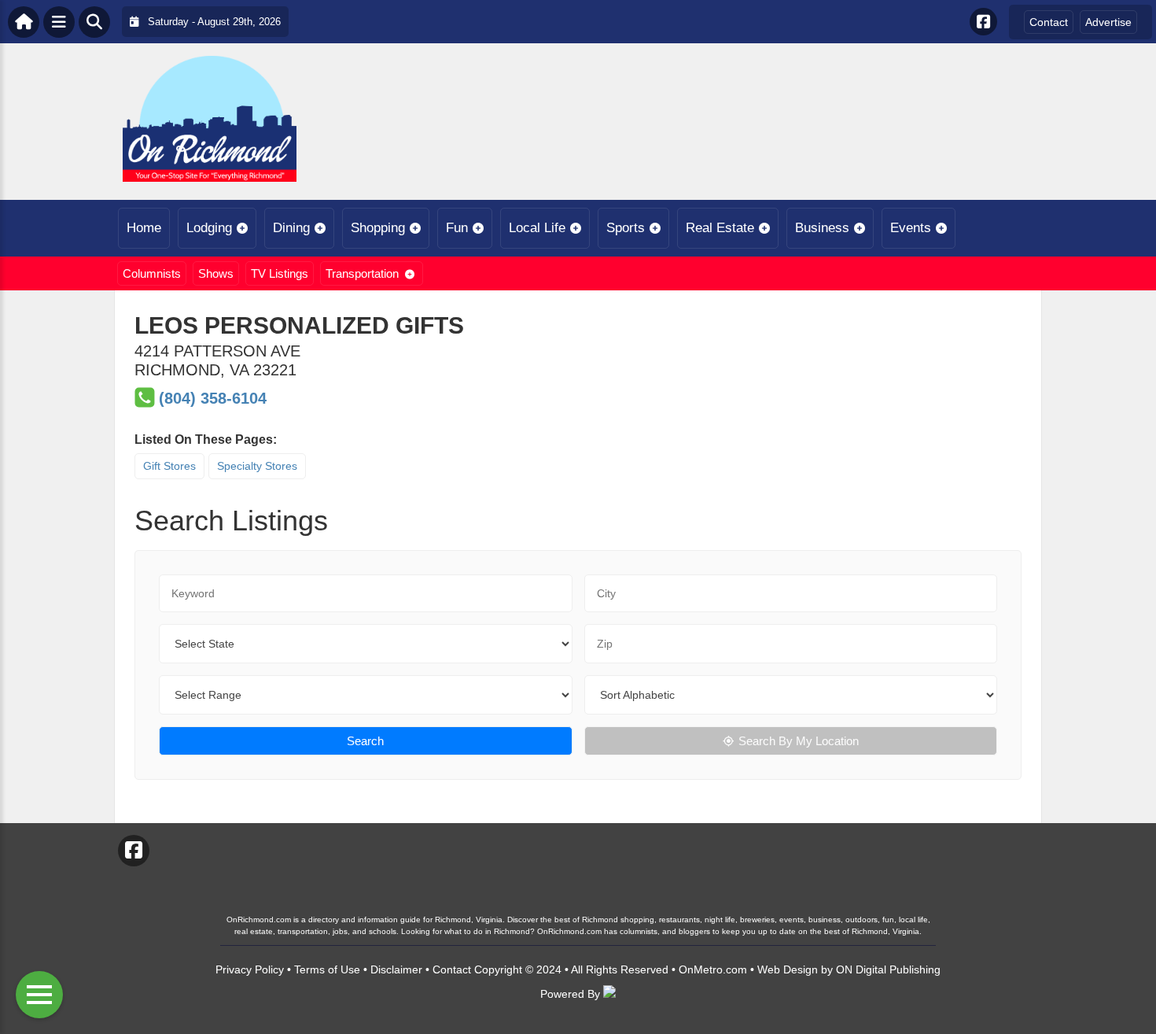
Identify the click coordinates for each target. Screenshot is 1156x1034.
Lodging (209, 227)
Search (365, 741)
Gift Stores (169, 466)
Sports (625, 227)
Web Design (787, 969)
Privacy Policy (249, 969)
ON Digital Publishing (888, 969)
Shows (216, 273)
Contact (1048, 22)
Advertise (1108, 22)
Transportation (362, 273)
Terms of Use (327, 969)
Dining (291, 227)
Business (822, 227)
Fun (457, 227)
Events (910, 227)
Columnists (152, 273)
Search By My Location (798, 741)
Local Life (537, 227)
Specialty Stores (257, 466)
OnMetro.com (713, 969)
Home (144, 227)
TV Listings (279, 273)
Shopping (378, 227)
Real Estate (720, 227)
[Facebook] (983, 21)
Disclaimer (396, 969)
